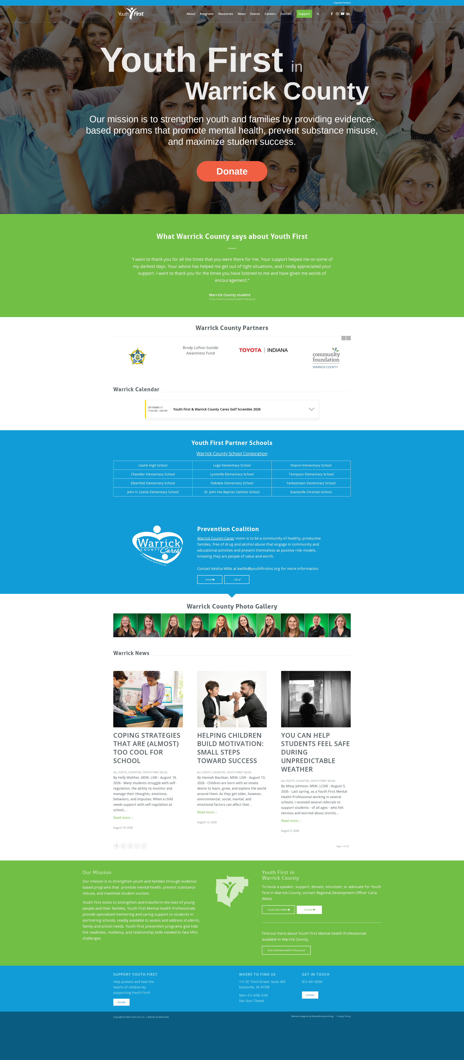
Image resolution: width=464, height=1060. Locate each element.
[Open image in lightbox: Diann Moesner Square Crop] (205, 671)
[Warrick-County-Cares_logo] (157, 583)
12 (238, 675)
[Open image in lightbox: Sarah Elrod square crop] (157, 671)
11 (235, 675)
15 (246, 675)
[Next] (342, 261)
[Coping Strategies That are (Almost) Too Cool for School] (148, 736)
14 (243, 675)
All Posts (120, 810)
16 (249, 675)
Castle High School (152, 503)
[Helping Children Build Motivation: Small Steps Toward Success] (232, 736)
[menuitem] (341, 3)
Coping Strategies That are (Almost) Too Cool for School (147, 785)
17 (252, 675)
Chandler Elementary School (153, 512)
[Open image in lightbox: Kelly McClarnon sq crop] (324, 671)
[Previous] (121, 261)
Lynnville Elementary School (232, 512)
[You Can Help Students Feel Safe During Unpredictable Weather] (316, 736)
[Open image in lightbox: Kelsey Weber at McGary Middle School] (181, 671)
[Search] (318, 14)
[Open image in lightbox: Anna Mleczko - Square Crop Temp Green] (348, 671)
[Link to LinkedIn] (348, 13)
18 (255, 675)
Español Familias (342, 2)
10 (232, 675)
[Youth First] (131, 14)
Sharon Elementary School (311, 503)
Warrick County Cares (215, 575)
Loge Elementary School (232, 503)
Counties (134, 810)
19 (258, 675)
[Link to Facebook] (331, 13)
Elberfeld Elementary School (153, 520)
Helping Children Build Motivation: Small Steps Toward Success (230, 785)
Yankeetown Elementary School (311, 520)
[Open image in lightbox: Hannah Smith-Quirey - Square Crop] (300, 671)
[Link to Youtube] (342, 13)
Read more (121, 855)
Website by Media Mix (158, 1054)
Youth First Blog (155, 810)
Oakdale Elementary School (232, 520)
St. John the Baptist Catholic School (232, 529)
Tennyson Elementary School (311, 512)
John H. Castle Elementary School (153, 529)
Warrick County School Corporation (232, 491)
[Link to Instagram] (337, 13)
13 (240, 675)
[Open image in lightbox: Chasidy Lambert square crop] (133, 671)
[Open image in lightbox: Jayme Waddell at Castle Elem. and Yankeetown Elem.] (229, 671)
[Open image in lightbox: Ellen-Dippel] (276, 671)
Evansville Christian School (311, 529)
